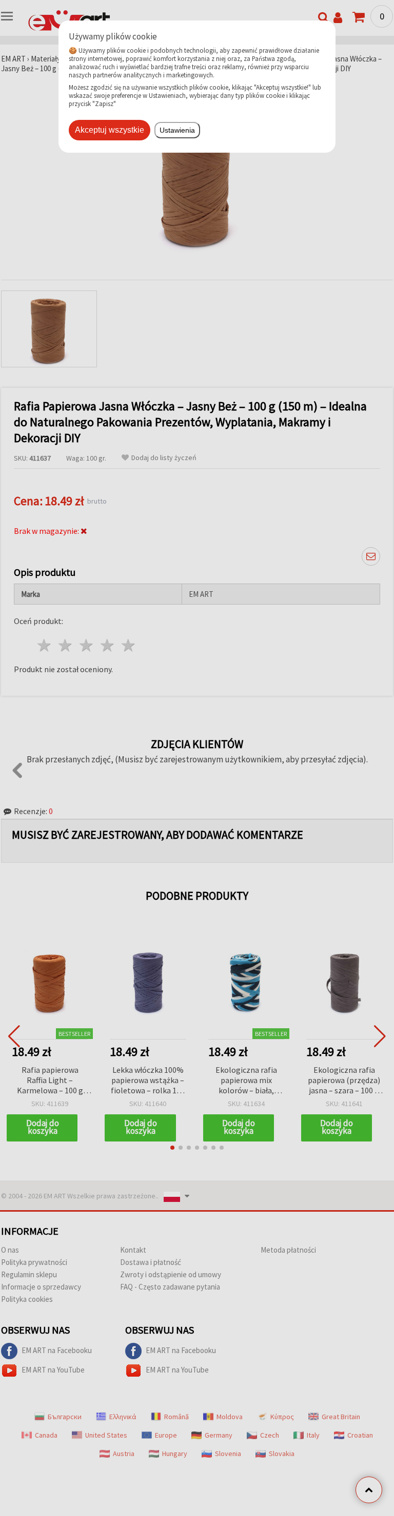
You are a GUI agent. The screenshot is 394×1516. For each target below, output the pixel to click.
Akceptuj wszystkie (109, 130)
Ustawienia (177, 130)
